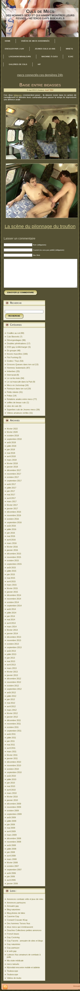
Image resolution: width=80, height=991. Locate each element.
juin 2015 (11, 574)
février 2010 (12, 797)
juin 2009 (11, 824)
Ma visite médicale (15, 960)
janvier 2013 (12, 675)
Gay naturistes (13, 944)
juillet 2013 (11, 654)
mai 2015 (11, 578)
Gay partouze (13, 948)
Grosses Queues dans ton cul (20, 364)
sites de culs (12, 406)
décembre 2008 (14, 838)
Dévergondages (14, 340)
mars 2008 (12, 859)
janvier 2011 (12, 758)
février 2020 (12, 432)
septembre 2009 (14, 814)
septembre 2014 (14, 605)
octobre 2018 (13, 435)
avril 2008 (11, 856)
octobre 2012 (13, 685)
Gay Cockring (13, 937)
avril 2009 (11, 831)
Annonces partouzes (16, 903)
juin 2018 (11, 449)
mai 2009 (11, 828)
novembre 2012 (14, 682)
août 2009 (11, 817)
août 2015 (11, 567)
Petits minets (12, 392)
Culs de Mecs (40, 11)
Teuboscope (12, 971)
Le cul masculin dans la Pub (19, 382)
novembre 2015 (14, 557)
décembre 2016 (14, 512)
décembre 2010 (14, 762)
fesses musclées (14, 354)
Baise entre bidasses (40, 84)
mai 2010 (11, 786)
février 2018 (12, 463)
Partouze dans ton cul (17, 388)
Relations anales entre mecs (20, 399)
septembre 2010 (14, 772)
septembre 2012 (14, 689)
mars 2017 (12, 501)
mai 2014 (11, 619)
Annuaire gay (13, 906)
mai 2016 (11, 536)
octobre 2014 (13, 602)
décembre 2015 (14, 553)
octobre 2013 (13, 644)
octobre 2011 (13, 727)
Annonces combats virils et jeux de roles (25, 899)
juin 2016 (11, 533)
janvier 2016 (12, 550)
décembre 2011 (14, 720)
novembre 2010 (14, 765)
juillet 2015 (11, 571)
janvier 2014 (12, 633)
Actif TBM (49, 90)
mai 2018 (11, 453)
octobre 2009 (13, 810)
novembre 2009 (14, 807)
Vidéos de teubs (14, 978)
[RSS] (5, 987)
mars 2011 (11, 751)
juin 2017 (11, 491)
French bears (13, 934)
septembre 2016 (14, 522)
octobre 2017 (13, 477)
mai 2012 (11, 703)
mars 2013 (12, 668)
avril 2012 (11, 706)
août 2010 (11, 776)
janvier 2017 (12, 508)
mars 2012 (12, 710)
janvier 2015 (12, 592)
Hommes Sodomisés (16, 368)
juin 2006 (11, 876)
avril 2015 (11, 581)
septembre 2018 (14, 439)
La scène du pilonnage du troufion (40, 226)
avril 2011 (11, 748)
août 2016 (11, 526)
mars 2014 (12, 626)
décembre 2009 (14, 804)
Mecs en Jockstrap (15, 385)
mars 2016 (12, 543)
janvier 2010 (12, 800)
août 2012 (11, 692)
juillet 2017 (11, 488)
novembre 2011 (14, 724)
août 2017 (11, 484)
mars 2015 (12, 585)
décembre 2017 (14, 470)
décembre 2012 (14, 678)
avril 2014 (11, 623)
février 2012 (12, 713)
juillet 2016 (11, 529)
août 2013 (11, 651)
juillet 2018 (11, 446)
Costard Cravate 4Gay (17, 920)
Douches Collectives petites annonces (24, 930)
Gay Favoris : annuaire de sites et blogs (25, 941)
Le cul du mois (13, 378)
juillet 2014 (11, 613)
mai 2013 (11, 661)
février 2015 (12, 588)
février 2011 (12, 755)
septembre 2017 (14, 481)
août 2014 (11, 609)
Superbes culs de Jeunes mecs (21, 409)
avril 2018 (11, 456)
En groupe (11, 350)
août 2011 (11, 734)
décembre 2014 (14, 595)
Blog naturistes (13, 909)
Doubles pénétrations (16, 343)
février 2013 (12, 672)
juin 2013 (11, 658)
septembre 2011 (14, 731)
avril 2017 (11, 498)
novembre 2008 (14, 842)
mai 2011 (11, 745)
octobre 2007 (13, 866)
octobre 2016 (13, 519)
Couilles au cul (13, 333)
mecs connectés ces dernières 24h (40, 75)
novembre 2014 (14, 599)
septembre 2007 (14, 869)
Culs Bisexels (13, 336)
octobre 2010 (13, 769)
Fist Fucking (12, 357)
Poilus (9, 396)
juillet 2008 (11, 849)
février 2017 (12, 505)
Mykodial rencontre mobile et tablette (23, 967)
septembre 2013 (14, 647)
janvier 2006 (12, 883)
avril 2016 (11, 540)
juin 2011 (11, 741)
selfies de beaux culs (16, 402)
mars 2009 (12, 835)
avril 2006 (11, 880)
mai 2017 (11, 494)
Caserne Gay (13, 916)
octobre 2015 (13, 560)
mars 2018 (12, 460)
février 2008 (12, 862)
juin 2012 (11, 699)
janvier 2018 (12, 467)
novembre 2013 (14, 640)
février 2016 (12, 547)
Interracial (11, 375)
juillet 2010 (11, 779)
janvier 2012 (12, 717)
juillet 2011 (11, 737)
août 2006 (11, 873)
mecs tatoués (13, 964)
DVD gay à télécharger (17, 347)
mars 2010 (12, 793)
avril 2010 (11, 790)
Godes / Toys (13, 361)
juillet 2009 (11, 821)
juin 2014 (11, 616)
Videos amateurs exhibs (18, 413)
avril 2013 (11, 665)
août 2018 (11, 442)
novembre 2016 (14, 515)
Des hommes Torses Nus (18, 923)
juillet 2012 (11, 696)
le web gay (12, 951)
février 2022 (12, 429)
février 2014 (12, 630)
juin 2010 (11, 783)
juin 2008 (11, 852)
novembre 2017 (14, 474)
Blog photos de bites (16, 913)
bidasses (18, 95)
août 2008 (11, 845)
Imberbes (11, 371)
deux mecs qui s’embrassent (20, 927)
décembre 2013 (14, 637)
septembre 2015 (14, 564)
